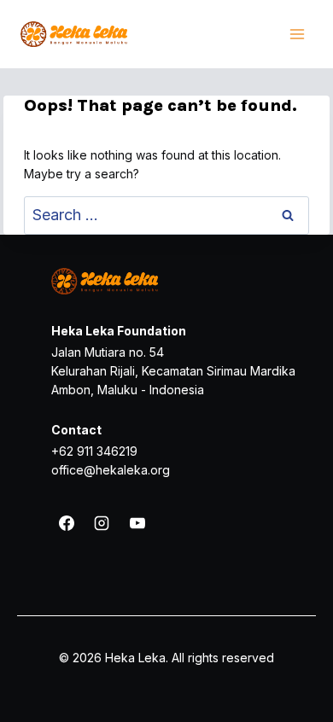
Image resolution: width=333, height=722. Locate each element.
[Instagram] (101, 523)
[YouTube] (137, 523)
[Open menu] (297, 33)
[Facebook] (66, 523)
